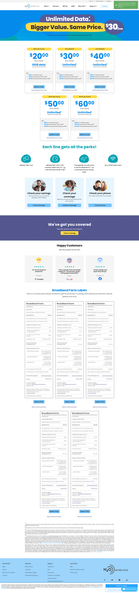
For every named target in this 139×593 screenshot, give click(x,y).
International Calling (30, 572)
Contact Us (51, 566)
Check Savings (39, 205)
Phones (4, 569)
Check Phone (100, 205)
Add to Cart (39, 87)
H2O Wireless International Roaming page (52, 543)
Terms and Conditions (96, 551)
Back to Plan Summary (39, 407)
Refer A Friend (29, 566)
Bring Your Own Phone (8, 572)
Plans (3, 566)
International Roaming (31, 575)
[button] (129, 589)
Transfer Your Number (54, 575)
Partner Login (73, 572)
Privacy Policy (48, 378)
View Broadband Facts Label (39, 90)
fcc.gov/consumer (30, 393)
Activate (4, 575)
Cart (90, 1)
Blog (71, 566)
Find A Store (51, 572)
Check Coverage (69, 205)
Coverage (108, 1)
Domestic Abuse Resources (55, 581)
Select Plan (38, 402)
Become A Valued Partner (77, 569)
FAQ (49, 569)
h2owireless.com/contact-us (39, 384)
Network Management (46, 375)
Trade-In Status (52, 578)
